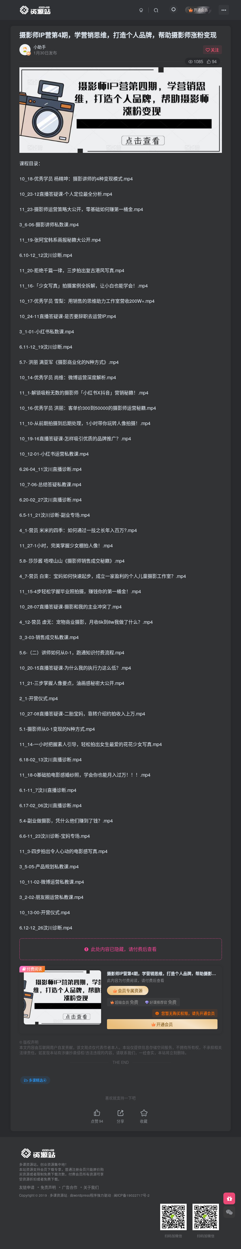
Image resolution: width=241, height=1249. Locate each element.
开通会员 (201, 9)
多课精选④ (37, 1080)
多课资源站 (58, 1195)
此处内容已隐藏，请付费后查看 (122, 949)
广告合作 (69, 1187)
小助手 (40, 47)
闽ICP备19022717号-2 (132, 1195)
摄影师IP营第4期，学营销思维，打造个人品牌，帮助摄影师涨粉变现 (118, 34)
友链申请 (26, 1187)
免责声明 (48, 1187)
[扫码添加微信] (229, 1212)
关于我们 (91, 1187)
